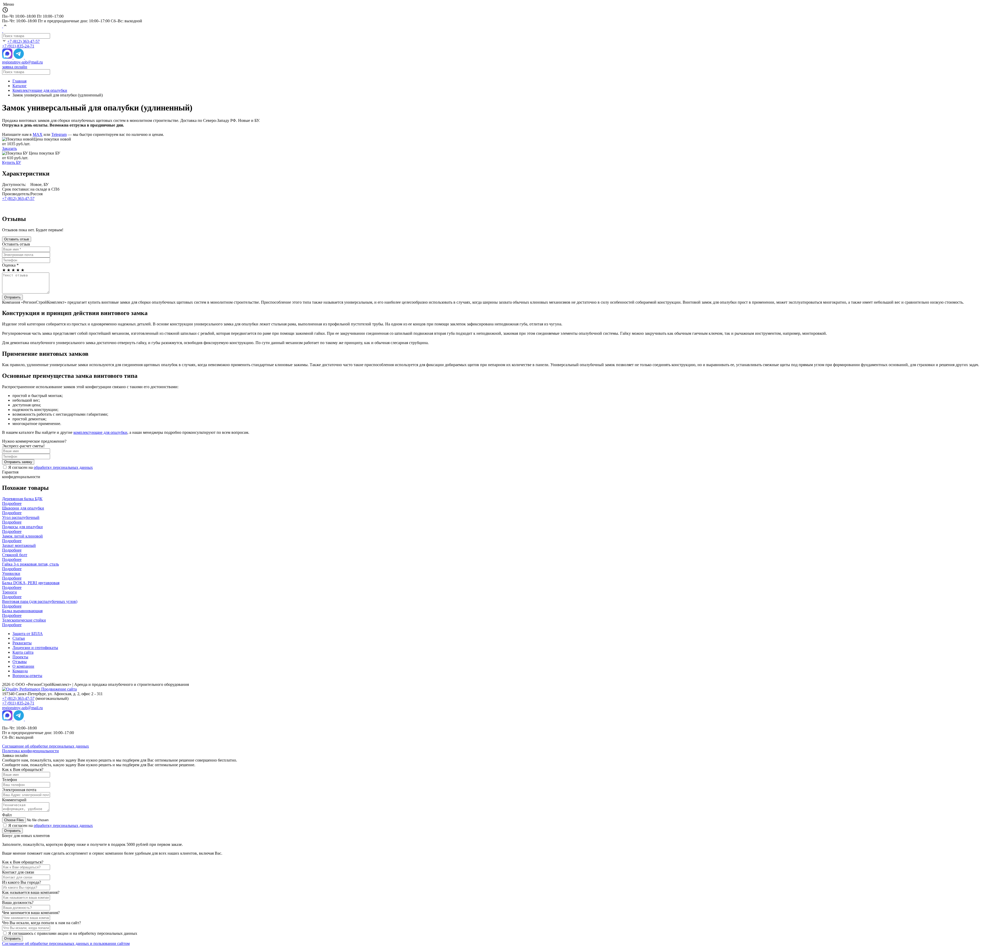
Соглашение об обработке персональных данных (45, 746)
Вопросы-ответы (27, 675)
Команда (20, 671)
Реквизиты (22, 643)
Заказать (9, 148)
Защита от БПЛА (27, 633)
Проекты (20, 657)
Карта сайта (22, 652)
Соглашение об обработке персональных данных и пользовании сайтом (66, 943)
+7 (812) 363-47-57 (23, 41)
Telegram (59, 134)
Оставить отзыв (16, 239)
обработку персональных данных (63, 467)
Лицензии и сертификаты (35, 647)
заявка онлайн (14, 67)
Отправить (12, 297)
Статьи (18, 638)
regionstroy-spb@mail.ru (22, 62)
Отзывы (19, 661)
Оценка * (10, 265)
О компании (23, 666)
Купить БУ (11, 162)
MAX (38, 134)
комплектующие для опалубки (100, 432)
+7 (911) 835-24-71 (18, 46)
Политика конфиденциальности (30, 751)
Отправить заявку (18, 462)
